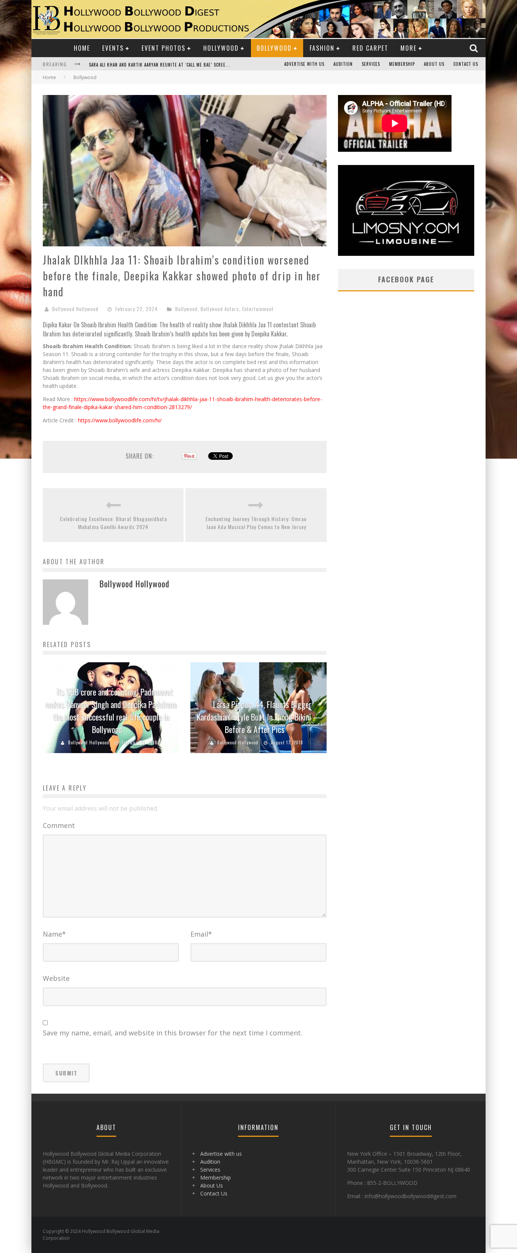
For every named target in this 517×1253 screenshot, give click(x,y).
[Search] (474, 48)
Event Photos (163, 48)
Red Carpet (370, 48)
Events (113, 48)
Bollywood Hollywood (75, 309)
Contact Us (465, 64)
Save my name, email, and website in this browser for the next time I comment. (172, 1032)
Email (201, 934)
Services (371, 64)
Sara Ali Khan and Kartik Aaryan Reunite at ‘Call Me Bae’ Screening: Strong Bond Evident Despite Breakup (205, 65)
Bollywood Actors (220, 309)
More (408, 48)
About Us (434, 64)
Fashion (322, 48)
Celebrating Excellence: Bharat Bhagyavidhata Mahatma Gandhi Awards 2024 (113, 523)
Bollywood (274, 48)
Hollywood (221, 48)
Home (82, 48)
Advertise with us (304, 64)
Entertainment (258, 309)
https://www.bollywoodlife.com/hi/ (120, 420)
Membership (402, 64)
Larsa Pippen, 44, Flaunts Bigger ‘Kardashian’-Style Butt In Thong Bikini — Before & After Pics (258, 716)
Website (56, 978)
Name (54, 934)
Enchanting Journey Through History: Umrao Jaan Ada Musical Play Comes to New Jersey (256, 523)
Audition (343, 64)
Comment (59, 825)
